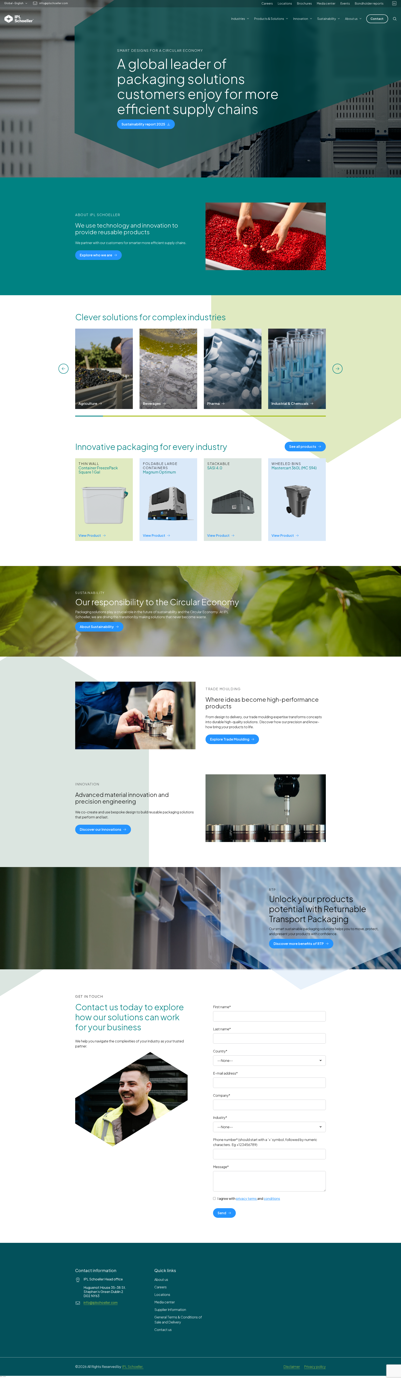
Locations (285, 3)
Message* (221, 1167)
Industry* (220, 1117)
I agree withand (248, 1198)
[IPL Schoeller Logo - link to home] (19, 18)
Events (345, 3)
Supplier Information (170, 1309)
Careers (267, 3)
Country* (220, 1051)
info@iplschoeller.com (53, 3)
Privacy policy (315, 1366)
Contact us (163, 1329)
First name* (222, 1007)
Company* (221, 1095)
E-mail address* (225, 1073)
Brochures (304, 3)
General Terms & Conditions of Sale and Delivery (178, 1319)
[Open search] (395, 19)
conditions (272, 1198)
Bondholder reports (369, 3)
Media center (326, 3)
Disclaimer (291, 1366)
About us (161, 1279)
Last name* (222, 1029)
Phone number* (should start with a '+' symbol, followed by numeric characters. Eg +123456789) (265, 1142)
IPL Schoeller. (132, 1366)
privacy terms (246, 1198)
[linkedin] (394, 3)
